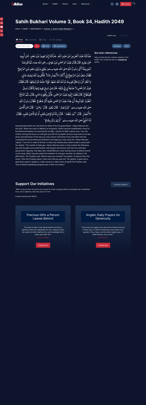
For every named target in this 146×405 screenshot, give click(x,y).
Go (37, 46)
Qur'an (45, 4)
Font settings (57, 40)
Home (17, 29)
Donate (127, 4)
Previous (117, 46)
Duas (75, 4)
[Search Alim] (112, 4)
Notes (44, 40)
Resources (85, 4)
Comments (32, 40)
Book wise (124, 35)
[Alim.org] (17, 3)
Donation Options (120, 184)
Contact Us (122, 60)
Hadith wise (111, 35)
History (65, 4)
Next (127, 46)
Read (21, 40)
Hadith (55, 4)
